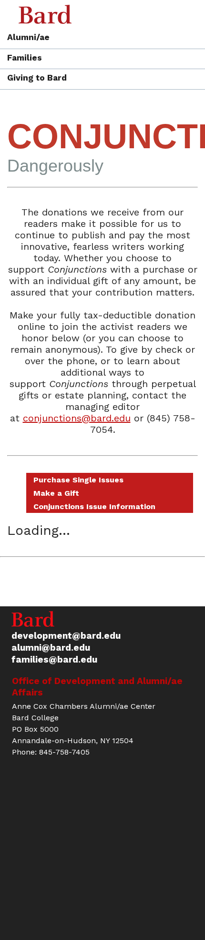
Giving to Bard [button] (37, 78)
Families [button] (24, 58)
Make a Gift (56, 493)
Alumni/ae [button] (28, 37)
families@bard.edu (54, 659)
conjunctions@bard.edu (77, 418)
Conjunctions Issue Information (94, 506)
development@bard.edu (66, 635)
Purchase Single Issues (78, 479)
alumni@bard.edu (50, 647)
